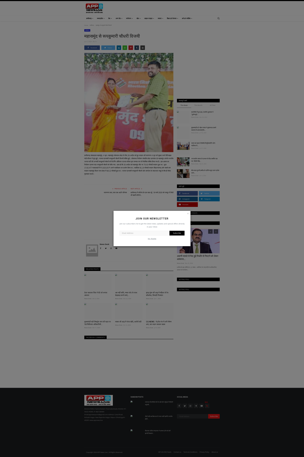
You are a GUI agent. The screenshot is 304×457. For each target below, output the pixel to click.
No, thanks (152, 239)
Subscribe (177, 233)
